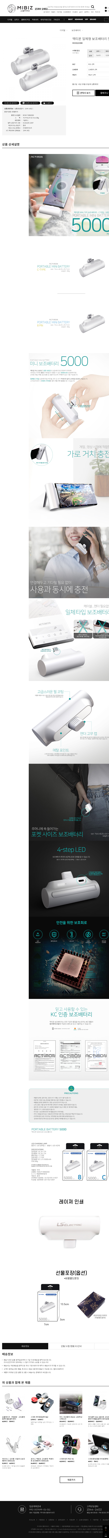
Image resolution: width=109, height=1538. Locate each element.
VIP (86, 19)
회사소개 (32, 1519)
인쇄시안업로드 (84, 1519)
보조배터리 (76, 30)
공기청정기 (47, 12)
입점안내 (51, 1519)
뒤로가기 (71, 1479)
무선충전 (75, 12)
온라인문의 (61, 1519)
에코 (92, 12)
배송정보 (25, 1346)
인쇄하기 (49, 103)
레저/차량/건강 (46, 19)
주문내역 (72, 1519)
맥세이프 (97, 12)
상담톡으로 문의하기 (31, 103)
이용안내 (41, 1519)
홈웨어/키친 (25, 19)
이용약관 (95, 1519)
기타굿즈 (57, 19)
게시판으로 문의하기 (10, 103)
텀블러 (53, 12)
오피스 (16, 19)
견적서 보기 (85, 92)
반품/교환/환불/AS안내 (71, 1346)
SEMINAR (79, 19)
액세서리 (35, 19)
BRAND (93, 19)
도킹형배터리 (67, 12)
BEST (70, 19)
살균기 (81, 12)
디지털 (9, 19)
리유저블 (59, 12)
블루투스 (87, 12)
